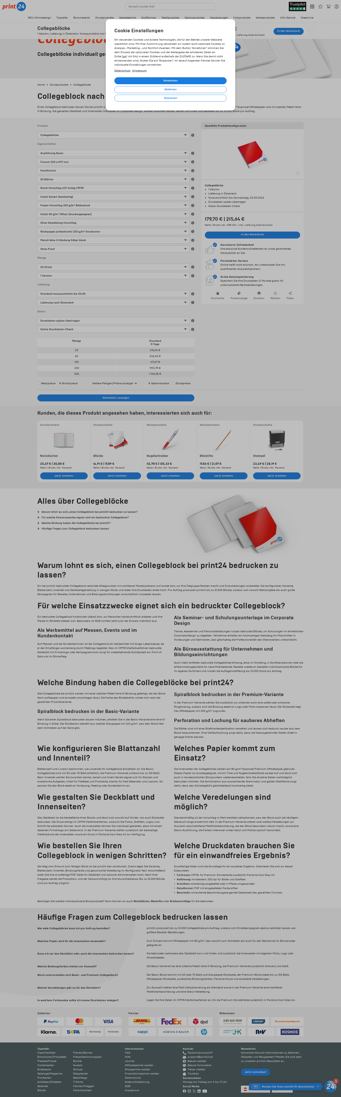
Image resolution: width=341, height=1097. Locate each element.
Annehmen (171, 80)
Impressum (139, 70)
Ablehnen (170, 89)
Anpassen (170, 98)
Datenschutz (122, 70)
